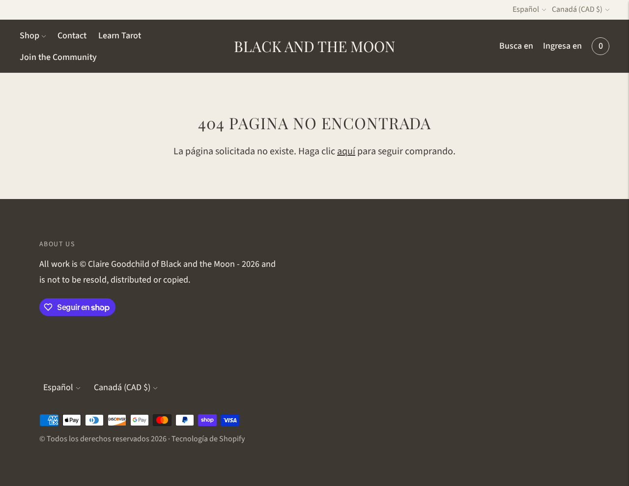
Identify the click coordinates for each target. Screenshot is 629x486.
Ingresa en (562, 46)
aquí (346, 151)
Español (526, 9)
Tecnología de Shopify (208, 438)
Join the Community (58, 57)
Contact (71, 35)
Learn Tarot (119, 35)
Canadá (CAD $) (577, 9)
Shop (29, 35)
